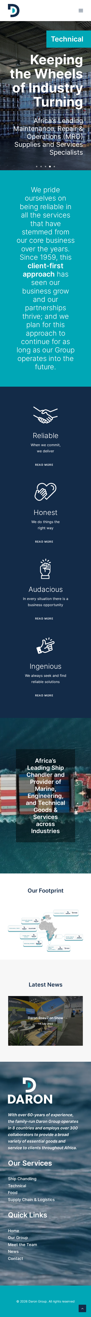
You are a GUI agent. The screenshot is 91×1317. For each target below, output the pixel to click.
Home (13, 1230)
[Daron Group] (13, 10)
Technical (17, 1185)
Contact (15, 1258)
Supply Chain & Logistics (31, 1199)
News (13, 1251)
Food (12, 1192)
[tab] (45, 464)
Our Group (18, 1237)
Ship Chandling (22, 1178)
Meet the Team (22, 1244)
